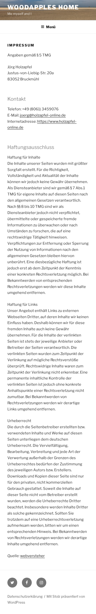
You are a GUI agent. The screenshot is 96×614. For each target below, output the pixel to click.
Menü (50, 27)
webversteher (32, 556)
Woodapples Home (43, 7)
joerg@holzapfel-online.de (43, 115)
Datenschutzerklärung (25, 596)
